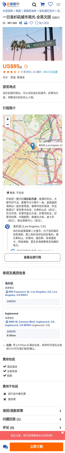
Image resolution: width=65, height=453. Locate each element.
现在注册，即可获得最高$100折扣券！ (32, 435)
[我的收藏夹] (50, 4)
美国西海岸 (30, 10)
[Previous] (7, 44)
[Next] (57, 44)
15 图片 (37, 71)
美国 (18, 10)
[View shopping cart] (42, 4)
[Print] (25, 22)
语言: (6, 77)
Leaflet (40, 184)
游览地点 (9, 87)
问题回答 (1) (12, 419)
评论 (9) (8, 428)
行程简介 (9, 108)
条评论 (26, 71)
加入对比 (44, 22)
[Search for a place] (34, 4)
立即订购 (36, 446)
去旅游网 (8, 10)
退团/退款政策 (13, 411)
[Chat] (5, 446)
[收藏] (31, 22)
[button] (32, 146)
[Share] (20, 22)
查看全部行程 (32, 257)
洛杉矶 (61, 10)
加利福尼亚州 (46, 10)
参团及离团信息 (14, 273)
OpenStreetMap (49, 184)
